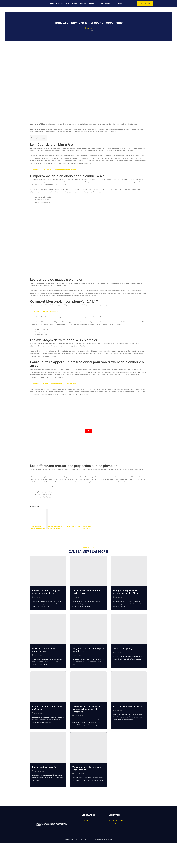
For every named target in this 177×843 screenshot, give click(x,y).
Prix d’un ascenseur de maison (128, 706)
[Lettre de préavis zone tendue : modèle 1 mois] (88, 571)
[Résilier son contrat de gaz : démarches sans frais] (48, 571)
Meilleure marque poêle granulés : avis (43, 649)
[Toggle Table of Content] (42, 138)
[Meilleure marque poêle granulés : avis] (48, 629)
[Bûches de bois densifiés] (48, 747)
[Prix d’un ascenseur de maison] (129, 686)
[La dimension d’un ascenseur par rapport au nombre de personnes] (88, 686)
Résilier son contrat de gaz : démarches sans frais (46, 591)
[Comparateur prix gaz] (129, 629)
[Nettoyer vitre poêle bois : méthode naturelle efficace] (129, 571)
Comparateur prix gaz (123, 648)
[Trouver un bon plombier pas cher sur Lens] (88, 747)
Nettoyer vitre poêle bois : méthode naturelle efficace (126, 591)
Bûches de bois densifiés (44, 767)
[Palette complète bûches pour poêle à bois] (48, 686)
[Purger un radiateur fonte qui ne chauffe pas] (88, 629)
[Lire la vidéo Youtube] (88, 431)
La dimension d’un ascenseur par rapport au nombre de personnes (86, 709)
